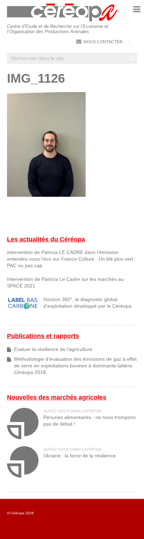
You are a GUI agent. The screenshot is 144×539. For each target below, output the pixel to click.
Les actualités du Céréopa (46, 239)
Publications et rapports (43, 335)
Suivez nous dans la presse (72, 411)
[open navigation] (137, 9)
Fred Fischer (129, 524)
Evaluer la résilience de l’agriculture (53, 349)
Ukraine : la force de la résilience (79, 455)
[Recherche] (132, 57)
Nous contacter (103, 41)
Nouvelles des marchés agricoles (56, 397)
